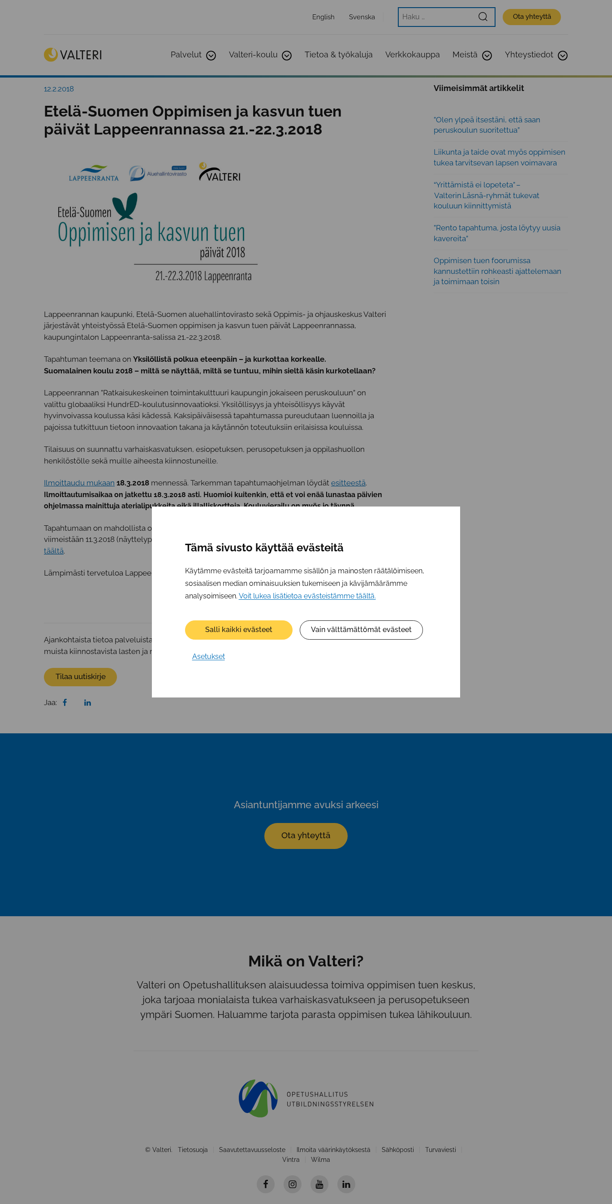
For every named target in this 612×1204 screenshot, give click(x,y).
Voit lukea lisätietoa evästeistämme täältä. (307, 596)
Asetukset (208, 656)
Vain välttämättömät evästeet (361, 629)
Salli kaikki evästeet (238, 629)
